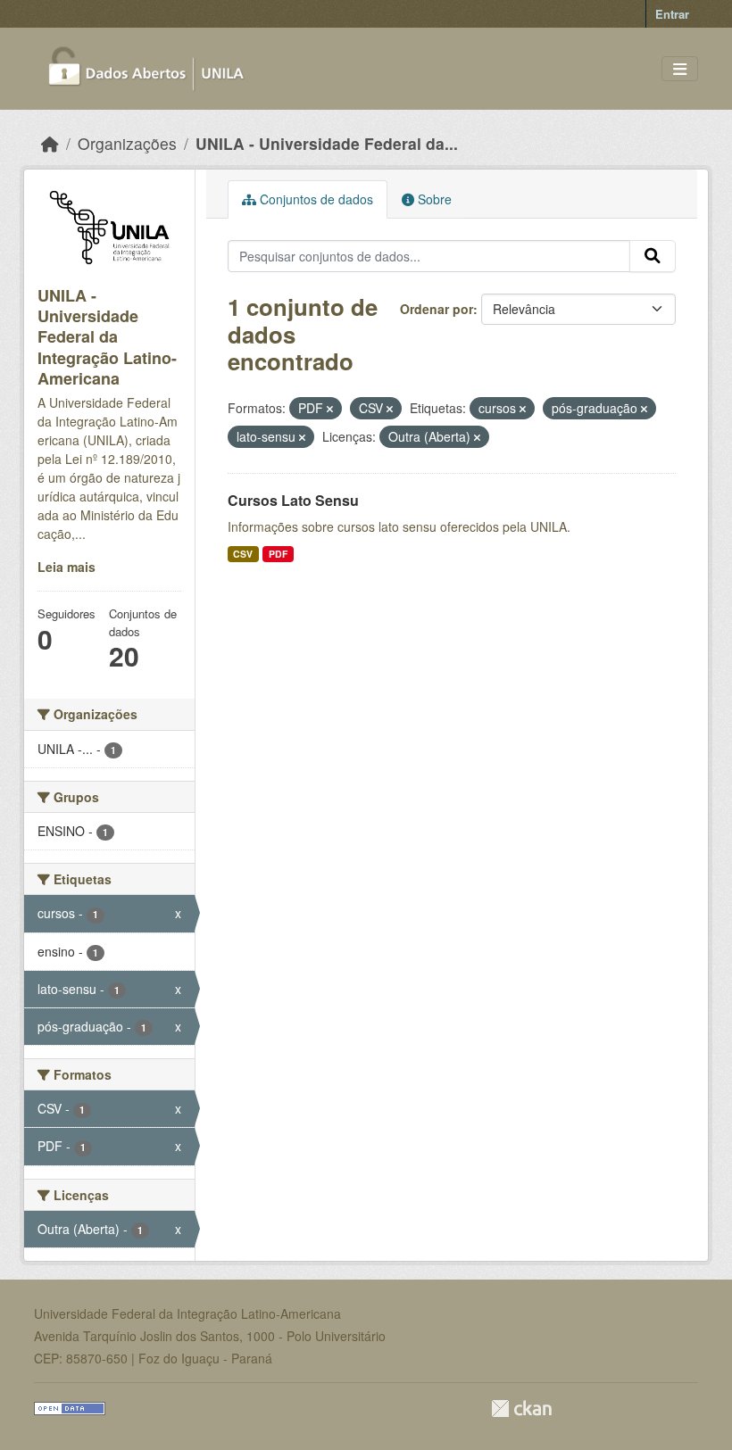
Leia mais (66, 567)
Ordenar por (436, 309)
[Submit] (652, 256)
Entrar (672, 13)
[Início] (50, 143)
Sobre (433, 199)
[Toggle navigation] (679, 69)
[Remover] (330, 409)
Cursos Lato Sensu (293, 500)
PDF (278, 553)
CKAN (521, 1408)
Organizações (127, 143)
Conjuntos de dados (314, 199)
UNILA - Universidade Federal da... (326, 143)
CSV (243, 553)
